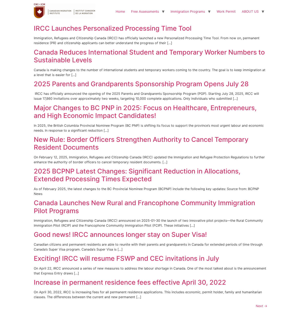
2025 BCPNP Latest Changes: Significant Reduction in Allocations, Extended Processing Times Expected (137, 175)
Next (261, 306)
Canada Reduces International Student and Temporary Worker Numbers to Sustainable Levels (149, 56)
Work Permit (226, 11)
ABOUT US (250, 11)
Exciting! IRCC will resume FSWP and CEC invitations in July (126, 258)
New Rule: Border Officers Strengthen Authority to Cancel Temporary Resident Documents (141, 143)
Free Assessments (145, 11)
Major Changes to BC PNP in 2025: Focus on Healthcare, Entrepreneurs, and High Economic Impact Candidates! (145, 112)
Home (120, 11)
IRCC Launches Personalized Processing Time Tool (112, 28)
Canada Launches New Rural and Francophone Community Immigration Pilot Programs (144, 207)
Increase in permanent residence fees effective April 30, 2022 (130, 282)
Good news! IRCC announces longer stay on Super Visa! (120, 234)
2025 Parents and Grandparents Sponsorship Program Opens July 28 (141, 84)
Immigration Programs (188, 11)
